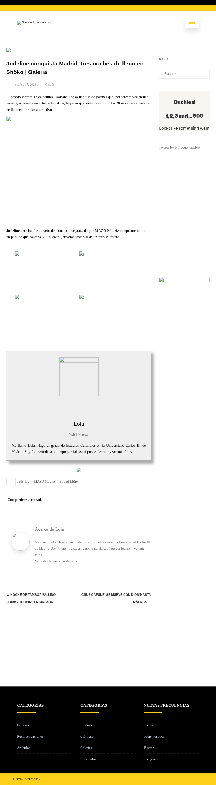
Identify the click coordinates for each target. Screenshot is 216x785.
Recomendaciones (30, 736)
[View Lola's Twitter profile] (55, 407)
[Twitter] (103, 499)
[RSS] (135, 499)
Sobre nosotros (154, 736)
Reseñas (86, 725)
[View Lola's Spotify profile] (90, 407)
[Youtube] (198, 779)
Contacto (150, 725)
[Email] (145, 499)
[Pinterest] (114, 499)
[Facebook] (93, 499)
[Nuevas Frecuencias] (34, 22)
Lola (78, 423)
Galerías (86, 748)
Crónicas (86, 736)
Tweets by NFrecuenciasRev (180, 147)
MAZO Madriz (44, 481)
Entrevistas (88, 759)
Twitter (149, 748)
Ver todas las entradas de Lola (58, 561)
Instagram (151, 759)
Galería (49, 84)
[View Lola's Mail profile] (101, 407)
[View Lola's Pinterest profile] (67, 407)
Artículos (23, 748)
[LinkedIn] (124, 499)
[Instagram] (190, 779)
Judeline (23, 481)
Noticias (23, 725)
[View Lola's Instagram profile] (78, 407)
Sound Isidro (69, 481)
